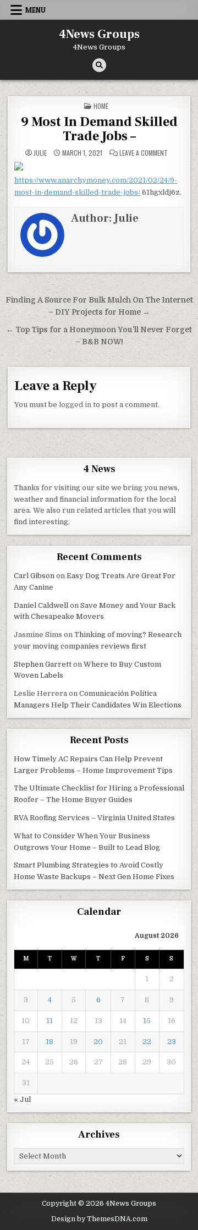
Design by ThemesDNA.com (99, 1219)
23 (171, 1041)
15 (147, 1021)
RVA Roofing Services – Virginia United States (94, 818)
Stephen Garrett (43, 664)
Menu (35, 10)
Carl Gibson (34, 576)
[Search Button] (99, 65)
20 (98, 1041)
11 (49, 1021)
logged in (75, 404)
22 (146, 1041)
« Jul (22, 1099)
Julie (40, 153)
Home (101, 106)
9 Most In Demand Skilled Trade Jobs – (99, 129)
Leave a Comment (143, 153)
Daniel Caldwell (41, 605)
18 (49, 1041)
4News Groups (99, 34)
